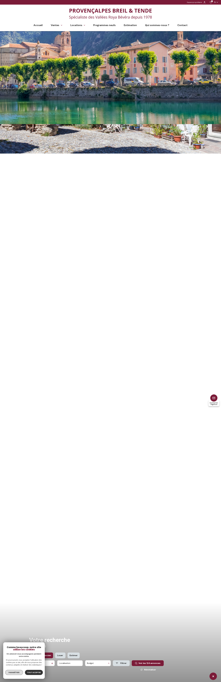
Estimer (74, 655)
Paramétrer (14, 672)
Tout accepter (34, 672)
